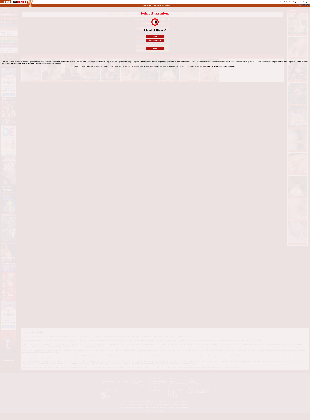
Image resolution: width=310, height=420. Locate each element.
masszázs (162, 5)
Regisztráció (297, 2)
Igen (155, 36)
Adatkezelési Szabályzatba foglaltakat (22, 63)
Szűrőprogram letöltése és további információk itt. (221, 66)
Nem (155, 48)
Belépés (306, 2)
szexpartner (154, 5)
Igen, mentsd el (155, 40)
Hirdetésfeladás (285, 2)
